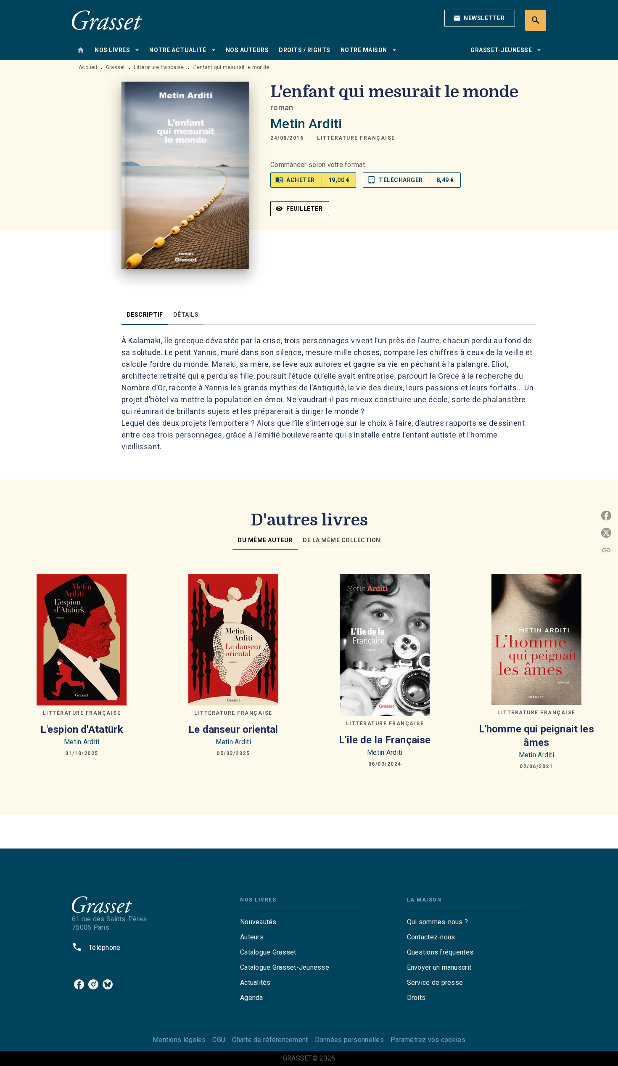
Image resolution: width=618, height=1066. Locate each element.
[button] (479, 18)
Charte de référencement (270, 1040)
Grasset (115, 67)
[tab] (81, 50)
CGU (218, 1040)
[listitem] (79, 984)
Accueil (88, 67)
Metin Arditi (306, 124)
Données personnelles (349, 1040)
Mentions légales (179, 1040)
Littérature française (159, 67)
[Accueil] (107, 20)
